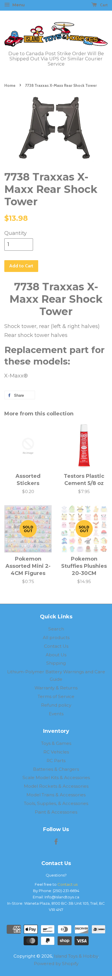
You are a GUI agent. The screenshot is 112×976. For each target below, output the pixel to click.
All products (56, 637)
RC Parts (56, 760)
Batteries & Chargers (56, 769)
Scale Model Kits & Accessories (56, 777)
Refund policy (56, 705)
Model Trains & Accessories (56, 794)
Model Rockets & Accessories (56, 786)
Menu (18, 4)
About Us (56, 654)
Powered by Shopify (56, 963)
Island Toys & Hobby (76, 956)
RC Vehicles (56, 752)
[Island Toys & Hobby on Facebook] (56, 842)
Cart (103, 4)
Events (56, 713)
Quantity (15, 233)
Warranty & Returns (56, 688)
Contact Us (56, 646)
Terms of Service (56, 696)
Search (56, 629)
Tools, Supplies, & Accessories (56, 803)
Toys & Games (56, 743)
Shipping (56, 663)
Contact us (67, 884)
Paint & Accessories (56, 812)
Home (10, 85)
